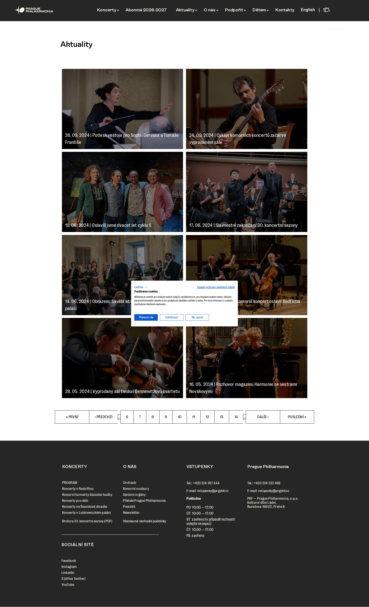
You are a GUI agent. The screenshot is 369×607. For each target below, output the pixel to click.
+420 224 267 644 (206, 483)
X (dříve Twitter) (73, 579)
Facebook (69, 561)
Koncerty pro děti (75, 501)
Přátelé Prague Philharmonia (144, 501)
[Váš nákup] (337, 9)
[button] (141, 287)
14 (238, 417)
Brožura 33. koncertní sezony (83, 521)
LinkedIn (68, 573)
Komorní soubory (136, 489)
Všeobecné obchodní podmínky (144, 521)
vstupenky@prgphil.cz (212, 491)
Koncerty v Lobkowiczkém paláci (86, 513)
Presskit (129, 507)
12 (210, 417)
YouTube (68, 585)
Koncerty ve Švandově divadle (84, 507)
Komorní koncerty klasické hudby (87, 495)
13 (224, 417)
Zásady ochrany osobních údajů (216, 287)
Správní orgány (134, 495)
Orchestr (130, 483)
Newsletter (131, 513)
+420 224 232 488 (267, 483)
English (308, 9)
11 (196, 417)
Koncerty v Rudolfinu (78, 489)
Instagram (69, 567)
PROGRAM (69, 483)
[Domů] (43, 10)
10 (182, 419)
